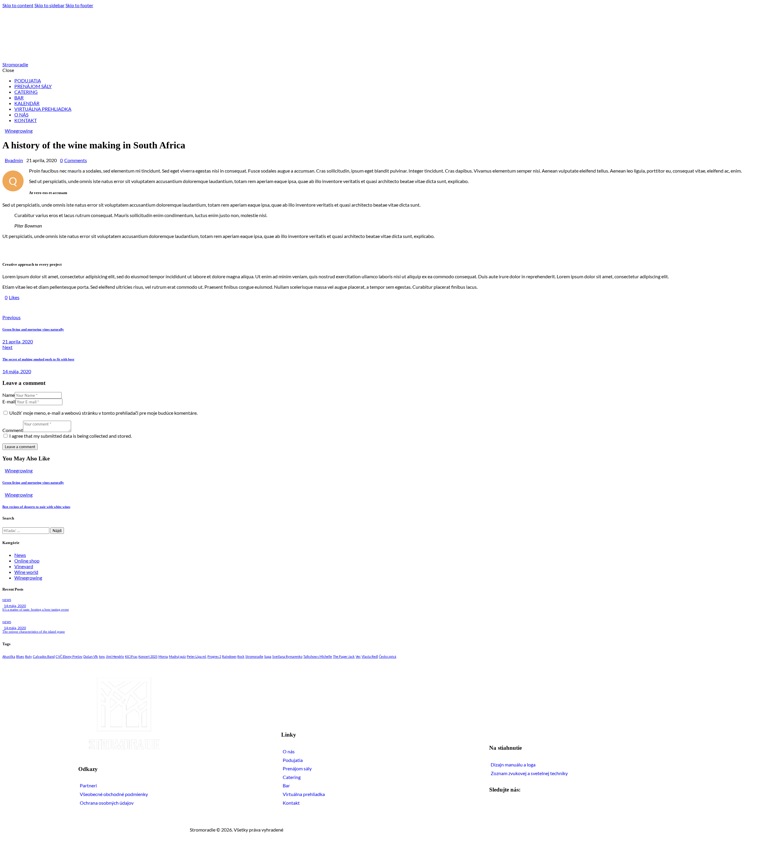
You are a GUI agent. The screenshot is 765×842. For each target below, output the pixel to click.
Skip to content (17, 5)
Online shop (26, 560)
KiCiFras (131, 656)
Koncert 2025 (147, 656)
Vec (358, 656)
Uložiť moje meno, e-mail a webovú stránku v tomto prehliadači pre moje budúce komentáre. (103, 413)
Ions (102, 656)
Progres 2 (214, 656)
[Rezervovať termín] (749, 812)
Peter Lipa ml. (196, 656)
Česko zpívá (387, 656)
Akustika (8, 656)
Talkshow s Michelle (317, 656)
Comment (12, 430)
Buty (28, 656)
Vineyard (23, 566)
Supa (267, 656)
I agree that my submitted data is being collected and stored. (70, 436)
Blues (20, 656)
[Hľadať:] (26, 530)
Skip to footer (79, 5)
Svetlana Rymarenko (287, 656)
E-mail (9, 401)
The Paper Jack (344, 656)
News (20, 555)
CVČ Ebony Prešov (69, 656)
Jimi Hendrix (115, 656)
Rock (240, 656)
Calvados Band (44, 656)
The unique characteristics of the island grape (33, 631)
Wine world (26, 572)
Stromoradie (254, 656)
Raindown (229, 656)
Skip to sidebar (49, 5)
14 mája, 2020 (15, 605)
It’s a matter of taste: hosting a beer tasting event (35, 609)
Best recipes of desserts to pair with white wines (36, 506)
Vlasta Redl (370, 656)
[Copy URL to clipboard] (60, 307)
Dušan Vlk (90, 656)
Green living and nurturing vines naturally (33, 482)
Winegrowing (19, 130)
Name (8, 395)
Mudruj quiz (177, 656)
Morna (163, 656)
